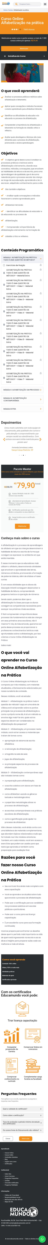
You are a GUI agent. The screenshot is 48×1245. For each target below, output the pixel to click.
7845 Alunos (28, 29)
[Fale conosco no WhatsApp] (42, 1239)
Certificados (8, 1164)
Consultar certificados (12, 1183)
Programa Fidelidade (11, 1185)
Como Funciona (10, 1176)
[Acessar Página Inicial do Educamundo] (6, 3)
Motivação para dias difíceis (13, 1199)
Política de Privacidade (12, 1195)
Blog (6, 1159)
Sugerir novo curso (10, 1161)
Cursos (10, 10)
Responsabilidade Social (12, 1197)
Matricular (22, 526)
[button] (45, 4)
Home (5, 10)
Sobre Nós (8, 1174)
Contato (7, 1180)
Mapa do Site (9, 1202)
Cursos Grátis (9, 1155)
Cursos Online (9, 1153)
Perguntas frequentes (11, 1178)
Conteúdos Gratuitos (11, 1157)
